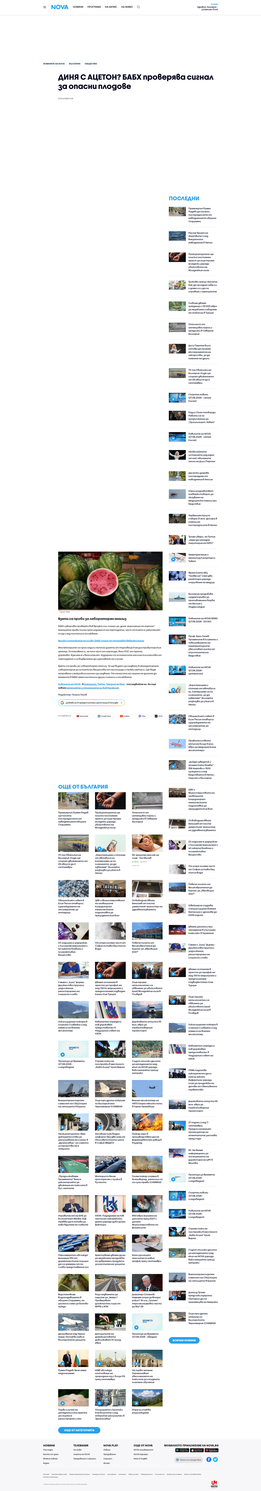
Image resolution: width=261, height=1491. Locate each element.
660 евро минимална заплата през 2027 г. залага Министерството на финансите (145, 1221)
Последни (48, 1450)
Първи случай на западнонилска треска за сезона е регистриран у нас (72, 1414)
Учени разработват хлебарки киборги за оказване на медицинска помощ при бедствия (202, 497)
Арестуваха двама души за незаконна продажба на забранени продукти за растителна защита (110, 1259)
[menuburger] (45, 6)
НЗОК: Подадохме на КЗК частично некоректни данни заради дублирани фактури (110, 1220)
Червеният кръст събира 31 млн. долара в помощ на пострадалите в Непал (202, 520)
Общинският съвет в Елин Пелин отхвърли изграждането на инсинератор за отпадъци (71, 906)
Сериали (107, 1458)
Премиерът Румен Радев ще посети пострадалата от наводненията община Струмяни (73, 818)
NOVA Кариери (141, 1454)
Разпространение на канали (79, 1474)
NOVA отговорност (143, 1450)
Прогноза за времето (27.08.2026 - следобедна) (71, 1064)
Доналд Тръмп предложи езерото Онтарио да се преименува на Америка (203, 1297)
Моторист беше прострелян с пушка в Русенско (108, 1179)
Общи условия (133, 1474)
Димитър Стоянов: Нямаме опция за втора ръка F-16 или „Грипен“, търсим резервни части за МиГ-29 (147, 1300)
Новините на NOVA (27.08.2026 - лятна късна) (199, 436)
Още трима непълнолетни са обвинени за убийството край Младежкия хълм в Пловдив (147, 988)
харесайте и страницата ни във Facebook (93, 687)
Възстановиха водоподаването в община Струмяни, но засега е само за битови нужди (73, 1300)
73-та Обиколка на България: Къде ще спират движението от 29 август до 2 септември (73, 861)
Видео (46, 1463)
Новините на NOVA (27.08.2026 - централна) (199, 670)
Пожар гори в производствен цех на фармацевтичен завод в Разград (147, 1138)
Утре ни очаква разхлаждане (141, 1411)
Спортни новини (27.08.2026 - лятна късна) (199, 397)
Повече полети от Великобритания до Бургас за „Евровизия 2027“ (144, 947)
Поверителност (147, 1474)
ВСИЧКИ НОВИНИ (184, 1340)
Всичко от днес (51, 1454)
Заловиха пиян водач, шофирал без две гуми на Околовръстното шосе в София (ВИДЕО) (110, 1138)
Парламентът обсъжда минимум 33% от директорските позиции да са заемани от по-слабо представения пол (73, 1261)
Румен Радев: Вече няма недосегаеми (72, 1371)
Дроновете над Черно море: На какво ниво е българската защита (71, 1336)
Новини (78, 6)
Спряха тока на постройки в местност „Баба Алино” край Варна (110, 1064)
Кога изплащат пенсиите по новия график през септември (146, 1258)
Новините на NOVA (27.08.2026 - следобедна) (199, 1213)
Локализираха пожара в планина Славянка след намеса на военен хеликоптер (72, 1026)
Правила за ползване (174, 1474)
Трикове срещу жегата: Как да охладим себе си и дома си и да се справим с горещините (203, 286)
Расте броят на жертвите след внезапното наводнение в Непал (200, 238)
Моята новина (50, 1458)
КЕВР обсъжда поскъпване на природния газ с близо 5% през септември (110, 1374)
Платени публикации (50, 1477)
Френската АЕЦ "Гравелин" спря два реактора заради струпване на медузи (201, 577)
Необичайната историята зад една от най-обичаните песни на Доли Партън (201, 456)
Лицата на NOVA (81, 1454)
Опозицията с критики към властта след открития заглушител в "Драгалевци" (110, 1414)
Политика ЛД (159, 1474)
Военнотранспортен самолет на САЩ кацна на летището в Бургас (72, 1103)
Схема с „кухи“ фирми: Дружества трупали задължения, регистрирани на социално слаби (71, 988)
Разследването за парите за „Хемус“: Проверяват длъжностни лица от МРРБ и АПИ (108, 1300)
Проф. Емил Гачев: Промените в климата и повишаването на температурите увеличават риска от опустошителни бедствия (203, 646)
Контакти (122, 1474)
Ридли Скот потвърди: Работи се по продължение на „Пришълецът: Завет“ (202, 417)
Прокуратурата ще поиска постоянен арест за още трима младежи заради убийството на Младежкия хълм (108, 820)
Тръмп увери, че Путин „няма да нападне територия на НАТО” (201, 539)
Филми (106, 1463)
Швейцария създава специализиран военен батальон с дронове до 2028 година (202, 910)
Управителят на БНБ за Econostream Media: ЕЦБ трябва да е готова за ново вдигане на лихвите (73, 1220)
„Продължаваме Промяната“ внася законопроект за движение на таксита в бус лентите (72, 1182)
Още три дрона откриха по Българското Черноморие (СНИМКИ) (110, 1103)
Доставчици (111, 1474)
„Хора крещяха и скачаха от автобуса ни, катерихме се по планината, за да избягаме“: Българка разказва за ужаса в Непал (110, 864)
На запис (111, 6)
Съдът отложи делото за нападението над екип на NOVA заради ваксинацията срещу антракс (146, 1067)
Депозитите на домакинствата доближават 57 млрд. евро (108, 1338)
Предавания (109, 1454)
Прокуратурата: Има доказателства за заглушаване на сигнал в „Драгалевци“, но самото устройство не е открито (73, 1141)
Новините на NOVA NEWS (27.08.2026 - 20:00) (203, 620)
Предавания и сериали (84, 1458)
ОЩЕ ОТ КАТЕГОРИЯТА (79, 1430)
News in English (140, 1458)
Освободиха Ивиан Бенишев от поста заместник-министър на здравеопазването (147, 905)
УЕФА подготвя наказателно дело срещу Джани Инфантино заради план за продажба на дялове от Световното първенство (202, 1080)
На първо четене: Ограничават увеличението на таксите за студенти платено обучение (146, 1376)
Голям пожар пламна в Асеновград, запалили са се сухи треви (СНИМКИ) (147, 1179)
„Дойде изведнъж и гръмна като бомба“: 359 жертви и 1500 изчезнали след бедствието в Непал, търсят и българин (201, 769)
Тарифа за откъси (98, 1474)
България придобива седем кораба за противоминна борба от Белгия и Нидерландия (201, 600)
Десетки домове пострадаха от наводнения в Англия (200, 476)
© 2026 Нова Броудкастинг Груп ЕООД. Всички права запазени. (65, 1484)
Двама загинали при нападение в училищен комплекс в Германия (202, 929)
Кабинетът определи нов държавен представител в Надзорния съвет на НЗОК (108, 1027)
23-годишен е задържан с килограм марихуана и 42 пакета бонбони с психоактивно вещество (73, 948)
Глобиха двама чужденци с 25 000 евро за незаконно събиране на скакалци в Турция (202, 308)
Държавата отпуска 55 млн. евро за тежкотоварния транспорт (146, 1026)
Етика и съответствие (192, 1474)
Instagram (90, 684)
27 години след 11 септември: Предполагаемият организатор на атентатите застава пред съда (202, 1130)
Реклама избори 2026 (59, 1474)
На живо (127, 6)
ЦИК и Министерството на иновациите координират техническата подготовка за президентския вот (110, 908)
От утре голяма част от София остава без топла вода (110, 945)
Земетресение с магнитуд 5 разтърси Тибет (201, 557)
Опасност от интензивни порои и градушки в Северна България (144, 817)
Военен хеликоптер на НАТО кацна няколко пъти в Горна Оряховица (147, 1103)
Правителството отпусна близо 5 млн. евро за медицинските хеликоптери (202, 745)
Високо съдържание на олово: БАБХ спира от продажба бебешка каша (101, 640)
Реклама (46, 1474)
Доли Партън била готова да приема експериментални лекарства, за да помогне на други (199, 352)
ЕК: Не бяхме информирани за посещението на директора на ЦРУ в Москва (200, 1156)
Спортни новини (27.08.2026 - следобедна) (198, 1195)
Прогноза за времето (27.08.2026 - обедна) (145, 1335)
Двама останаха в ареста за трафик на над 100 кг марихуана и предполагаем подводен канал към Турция (110, 988)
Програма (94, 6)
